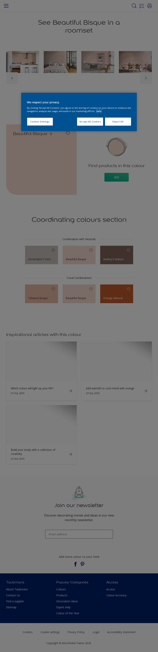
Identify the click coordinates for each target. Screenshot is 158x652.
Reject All (118, 121)
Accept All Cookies (90, 121)
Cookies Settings (40, 121)
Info (99, 111)
